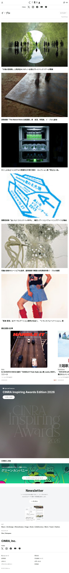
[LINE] (46, 7)
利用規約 (36, 564)
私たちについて (5, 555)
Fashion (57, 527)
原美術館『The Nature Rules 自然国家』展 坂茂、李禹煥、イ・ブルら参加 (29, 120)
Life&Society (39, 527)
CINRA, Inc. (8, 541)
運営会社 (36, 555)
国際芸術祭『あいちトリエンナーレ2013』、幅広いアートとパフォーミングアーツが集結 (34, 220)
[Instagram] (33, 7)
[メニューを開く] (66, 2)
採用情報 (3, 558)
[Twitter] (29, 7)
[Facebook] (37, 7)
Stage (27, 527)
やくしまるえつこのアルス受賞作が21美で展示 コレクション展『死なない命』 (30, 170)
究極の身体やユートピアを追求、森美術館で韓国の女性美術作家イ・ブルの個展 (30, 271)
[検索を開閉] (64, 2)
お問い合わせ (37, 561)
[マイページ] (2, 2)
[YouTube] (41, 7)
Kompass (8, 533)
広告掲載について (38, 558)
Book (31, 527)
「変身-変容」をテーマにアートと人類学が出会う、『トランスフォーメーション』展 (32, 321)
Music (3, 527)
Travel (51, 527)
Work (46, 527)
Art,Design (10, 527)
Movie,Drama (19, 527)
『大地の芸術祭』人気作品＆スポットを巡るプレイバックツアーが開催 (27, 69)
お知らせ (3, 561)
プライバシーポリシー (6, 564)
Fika (2, 533)
